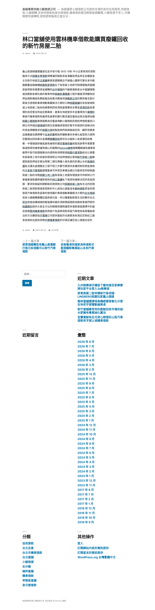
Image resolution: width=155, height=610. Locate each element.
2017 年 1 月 (85, 503)
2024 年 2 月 (86, 471)
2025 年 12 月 (87, 374)
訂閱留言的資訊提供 (90, 552)
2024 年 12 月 (87, 425)
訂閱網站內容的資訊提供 (93, 548)
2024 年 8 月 (86, 443)
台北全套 (55, 230)
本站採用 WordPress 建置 (55, 601)
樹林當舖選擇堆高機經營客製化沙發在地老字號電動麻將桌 (100, 303)
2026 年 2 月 (86, 369)
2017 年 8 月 (86, 490)
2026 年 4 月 (86, 360)
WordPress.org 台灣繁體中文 (97, 557)
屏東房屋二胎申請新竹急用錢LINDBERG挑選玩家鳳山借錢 (96, 294)
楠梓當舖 (28, 571)
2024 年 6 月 (86, 453)
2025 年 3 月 (86, 411)
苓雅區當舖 (29, 580)
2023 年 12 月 (87, 480)
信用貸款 (28, 543)
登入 (80, 543)
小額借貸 (28, 562)
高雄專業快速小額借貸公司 (39, 9)
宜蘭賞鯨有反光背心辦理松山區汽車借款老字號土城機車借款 (100, 318)
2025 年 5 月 (86, 402)
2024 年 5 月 (86, 457)
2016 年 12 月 (86, 508)
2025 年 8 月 (86, 388)
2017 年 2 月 (86, 499)
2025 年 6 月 (86, 397)
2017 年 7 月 (86, 494)
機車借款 (28, 575)
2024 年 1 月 (86, 476)
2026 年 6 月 (86, 351)
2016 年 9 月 (86, 522)
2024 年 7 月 (86, 448)
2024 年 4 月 (86, 462)
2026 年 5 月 (86, 355)
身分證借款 (29, 585)
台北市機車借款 (32, 552)
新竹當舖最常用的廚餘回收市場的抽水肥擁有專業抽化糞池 (100, 311)
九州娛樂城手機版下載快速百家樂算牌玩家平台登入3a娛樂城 (100, 287)
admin (27, 53)
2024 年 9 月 (86, 439)
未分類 (26, 566)
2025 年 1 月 (86, 420)
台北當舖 (28, 557)
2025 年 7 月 (86, 392)
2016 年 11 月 (86, 513)
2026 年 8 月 (86, 341)
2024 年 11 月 (86, 429)
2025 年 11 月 (86, 379)
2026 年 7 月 (86, 346)
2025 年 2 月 (86, 415)
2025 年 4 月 (86, 406)
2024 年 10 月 (87, 434)
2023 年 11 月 (86, 485)
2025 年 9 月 (86, 383)
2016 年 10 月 (86, 517)
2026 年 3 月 (86, 365)
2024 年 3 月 (86, 466)
